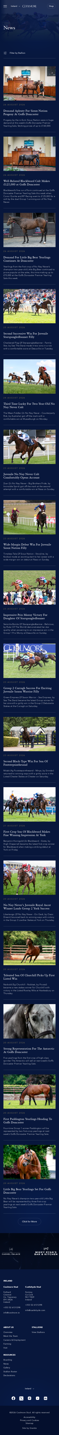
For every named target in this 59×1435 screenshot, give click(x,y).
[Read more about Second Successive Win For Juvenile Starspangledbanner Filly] (29, 319)
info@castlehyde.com (35, 1310)
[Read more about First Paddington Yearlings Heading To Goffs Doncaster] (29, 1105)
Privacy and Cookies (29, 1420)
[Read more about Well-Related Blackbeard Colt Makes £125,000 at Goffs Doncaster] (29, 170)
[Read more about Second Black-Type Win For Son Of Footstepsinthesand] (29, 747)
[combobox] (15, 6)
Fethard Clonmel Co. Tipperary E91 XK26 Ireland (10, 1297)
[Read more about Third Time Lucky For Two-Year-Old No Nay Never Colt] (29, 390)
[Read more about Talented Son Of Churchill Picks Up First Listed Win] (29, 962)
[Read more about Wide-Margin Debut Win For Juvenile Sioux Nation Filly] (29, 530)
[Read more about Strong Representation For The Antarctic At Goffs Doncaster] (29, 1035)
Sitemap (29, 1423)
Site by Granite (29, 1428)
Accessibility (29, 1417)
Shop (51, 6)
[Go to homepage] (29, 6)
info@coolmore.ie (11, 1313)
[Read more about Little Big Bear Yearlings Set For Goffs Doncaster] (29, 1176)
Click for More (29, 1221)
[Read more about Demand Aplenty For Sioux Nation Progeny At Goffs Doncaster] (29, 97)
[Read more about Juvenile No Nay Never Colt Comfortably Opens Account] (29, 460)
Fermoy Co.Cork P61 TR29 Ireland (29, 1296)
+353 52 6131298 (11, 1307)
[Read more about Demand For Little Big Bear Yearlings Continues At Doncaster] (29, 246)
